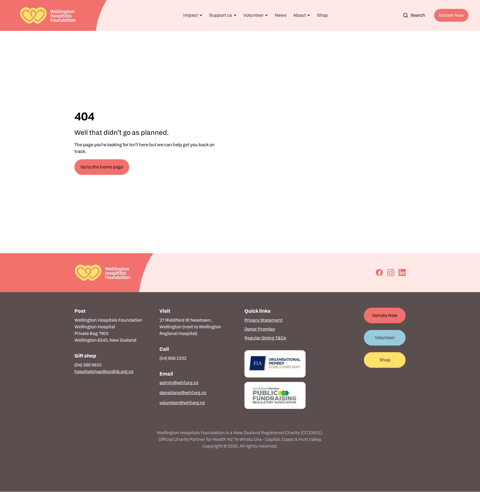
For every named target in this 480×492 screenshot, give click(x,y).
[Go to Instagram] (390, 272)
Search (418, 15)
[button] (192, 15)
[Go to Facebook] (379, 272)
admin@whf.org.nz (178, 382)
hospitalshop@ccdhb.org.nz (103, 371)
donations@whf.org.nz (182, 392)
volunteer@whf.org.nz (182, 402)
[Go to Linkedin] (402, 272)
